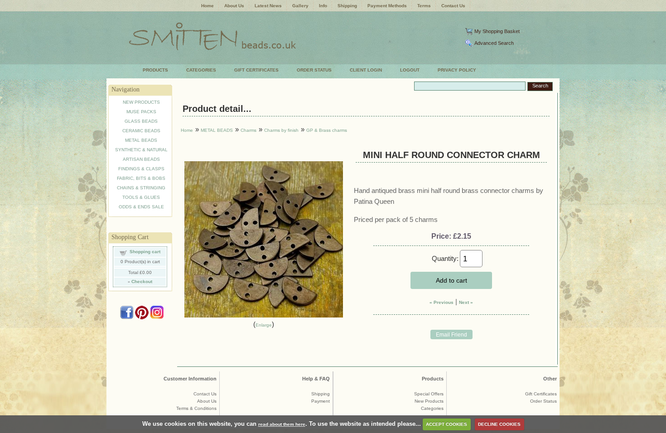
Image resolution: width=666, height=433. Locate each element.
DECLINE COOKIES (499, 424)
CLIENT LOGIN (366, 69)
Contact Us (453, 5)
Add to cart (451, 280)
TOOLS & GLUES (141, 197)
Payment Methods (387, 5)
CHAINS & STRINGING (141, 187)
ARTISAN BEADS (141, 159)
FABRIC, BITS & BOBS (141, 178)
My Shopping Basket (497, 31)
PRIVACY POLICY (457, 69)
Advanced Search (494, 43)
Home (207, 5)
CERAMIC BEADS (141, 130)
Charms (248, 130)
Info (323, 5)
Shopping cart (145, 251)
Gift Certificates (541, 393)
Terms (424, 5)
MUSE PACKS (141, 111)
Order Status (543, 401)
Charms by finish (281, 130)
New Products (429, 401)
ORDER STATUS (314, 69)
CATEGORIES (201, 69)
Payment (320, 401)
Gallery (300, 5)
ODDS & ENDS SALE (141, 206)
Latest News (268, 5)
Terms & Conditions (196, 408)
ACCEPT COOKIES (446, 424)
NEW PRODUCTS (141, 102)
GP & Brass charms (326, 130)
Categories (432, 408)
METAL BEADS (141, 140)
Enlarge (264, 324)
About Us (234, 5)
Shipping (347, 5)
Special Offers (429, 393)
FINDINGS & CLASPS (141, 168)
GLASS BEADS (141, 121)
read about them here (281, 424)
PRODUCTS (155, 69)
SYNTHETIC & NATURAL (141, 149)
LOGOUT (410, 69)
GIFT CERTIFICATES (256, 69)
